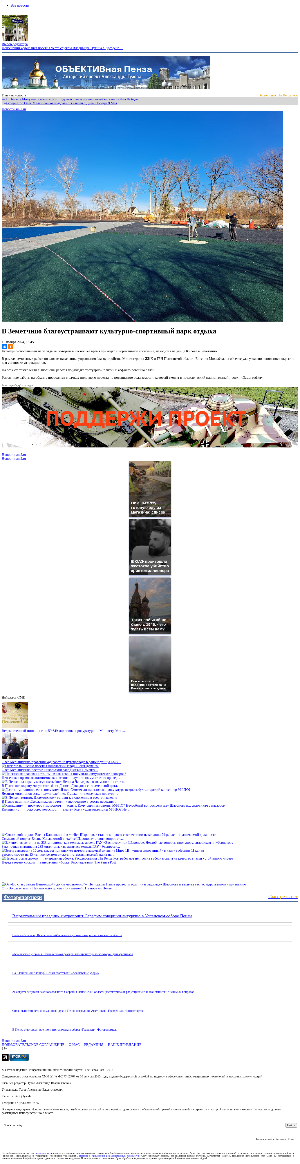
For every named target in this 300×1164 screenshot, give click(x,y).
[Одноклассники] (10, 346)
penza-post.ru (42, 1153)
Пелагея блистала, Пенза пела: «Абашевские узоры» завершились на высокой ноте (67, 935)
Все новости (20, 5)
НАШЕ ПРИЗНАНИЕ (124, 1044)
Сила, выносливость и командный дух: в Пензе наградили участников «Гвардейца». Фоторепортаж (78, 1010)
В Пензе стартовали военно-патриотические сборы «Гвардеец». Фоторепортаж (64, 1029)
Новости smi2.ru (14, 109)
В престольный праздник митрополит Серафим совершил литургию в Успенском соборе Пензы (102, 915)
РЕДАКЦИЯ (93, 1044)
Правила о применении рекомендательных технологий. (109, 1155)
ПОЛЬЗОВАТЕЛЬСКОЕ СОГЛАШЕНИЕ (33, 1044)
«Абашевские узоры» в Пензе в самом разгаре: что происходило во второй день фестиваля (72, 954)
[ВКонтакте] (4, 346)
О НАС (74, 1044)
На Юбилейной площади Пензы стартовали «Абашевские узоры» (55, 973)
